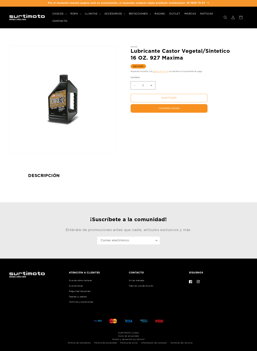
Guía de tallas (76, 286)
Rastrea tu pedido (78, 297)
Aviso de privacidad (128, 336)
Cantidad (135, 77)
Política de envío (129, 343)
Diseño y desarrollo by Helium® (128, 339)
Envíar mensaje (136, 280)
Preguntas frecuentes (79, 291)
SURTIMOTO (124, 333)
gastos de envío (161, 71)
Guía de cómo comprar (80, 280)
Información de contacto (154, 343)
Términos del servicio (181, 343)
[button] (59, 13)
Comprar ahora (169, 108)
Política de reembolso (79, 343)
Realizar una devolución (141, 286)
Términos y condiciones (81, 302)
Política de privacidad (105, 343)
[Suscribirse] (156, 240)
